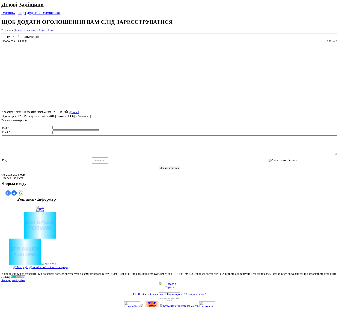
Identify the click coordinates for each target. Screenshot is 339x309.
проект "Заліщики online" (190, 294)
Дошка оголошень (25, 30)
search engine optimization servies (169, 299)
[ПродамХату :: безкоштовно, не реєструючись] (132, 305)
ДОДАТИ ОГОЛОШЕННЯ (43, 13)
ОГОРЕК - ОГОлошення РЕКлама (154, 294)
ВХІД (21, 13)
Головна (6, 30)
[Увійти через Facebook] (14, 193)
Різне (42, 30)
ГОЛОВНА (8, 13)
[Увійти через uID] (8, 193)
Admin (17, 111)
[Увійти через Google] (20, 193)
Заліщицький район (13, 280)
